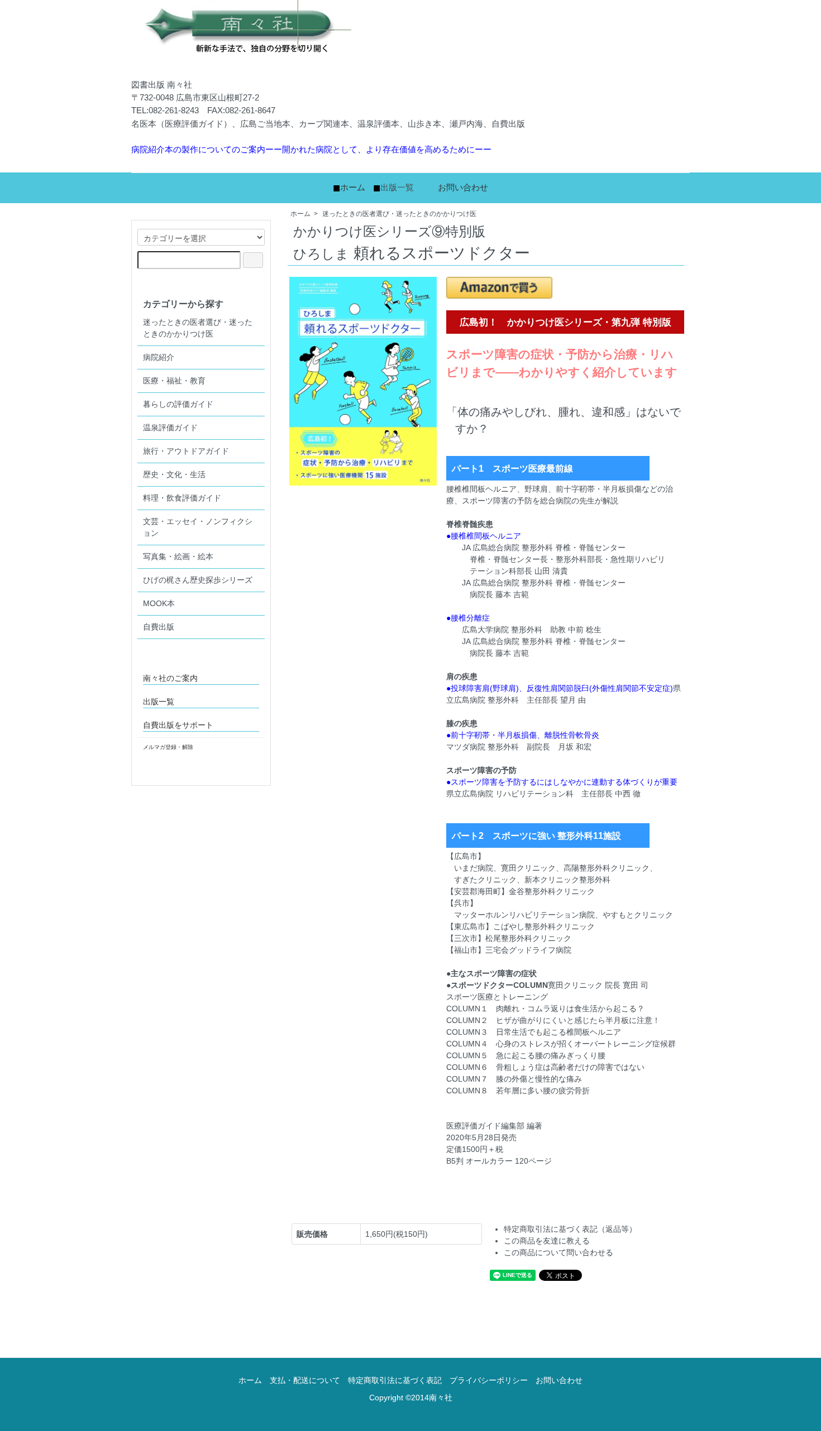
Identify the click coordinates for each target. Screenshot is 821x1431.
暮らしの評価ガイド (178, 404)
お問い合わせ (463, 187)
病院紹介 (158, 357)
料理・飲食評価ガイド (182, 497)
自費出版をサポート (178, 725)
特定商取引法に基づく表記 (395, 1380)
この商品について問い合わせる (558, 1252)
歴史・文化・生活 (174, 474)
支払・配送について (305, 1380)
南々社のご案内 (170, 678)
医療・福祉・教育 (174, 380)
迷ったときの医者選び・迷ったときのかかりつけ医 (399, 214)
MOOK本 (159, 603)
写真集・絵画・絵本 (178, 556)
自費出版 (158, 626)
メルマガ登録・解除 (168, 747)
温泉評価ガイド (170, 427)
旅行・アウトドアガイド (186, 450)
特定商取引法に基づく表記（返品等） (570, 1228)
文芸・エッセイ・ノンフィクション (197, 527)
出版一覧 (397, 187)
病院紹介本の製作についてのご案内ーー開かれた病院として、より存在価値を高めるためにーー (311, 149)
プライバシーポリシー (489, 1380)
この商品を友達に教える (547, 1240)
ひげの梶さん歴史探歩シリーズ (197, 579)
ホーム (352, 187)
